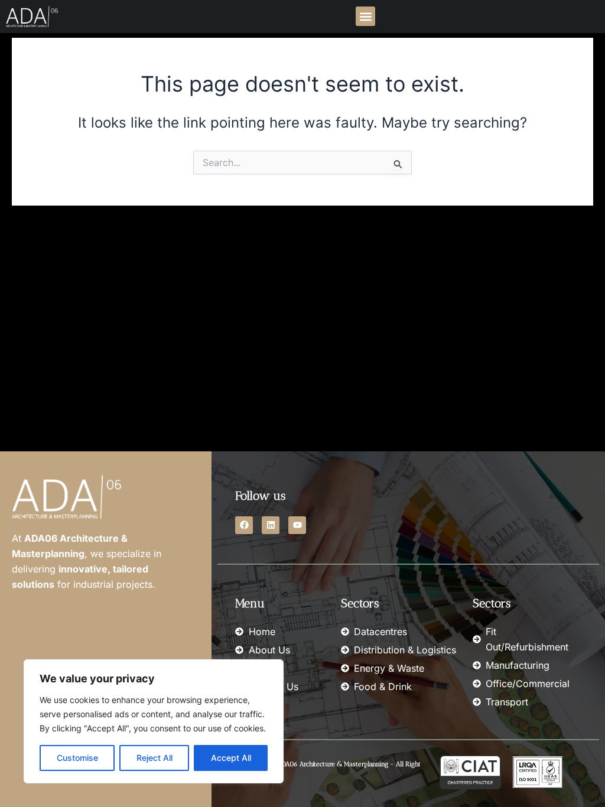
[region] (154, 721)
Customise (77, 758)
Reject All (154, 758)
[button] (365, 16)
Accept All (231, 758)
